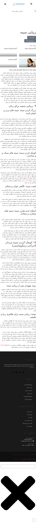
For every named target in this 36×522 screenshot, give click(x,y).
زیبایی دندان (29, 393)
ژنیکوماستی (8, 65)
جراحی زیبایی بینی (28, 420)
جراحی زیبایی (29, 387)
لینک (24, 347)
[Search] (33, 520)
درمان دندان (29, 414)
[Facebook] (23, 372)
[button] (5, 4)
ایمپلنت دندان (29, 426)
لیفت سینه (8, 54)
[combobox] (18, 466)
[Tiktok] (13, 372)
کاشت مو (30, 417)
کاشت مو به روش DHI (27, 423)
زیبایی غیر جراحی (28, 390)
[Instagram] (19, 372)
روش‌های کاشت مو (28, 384)
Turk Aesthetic (5, 345)
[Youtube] (16, 372)
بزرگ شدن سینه (27, 54)
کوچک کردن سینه (28, 65)
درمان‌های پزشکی (28, 399)
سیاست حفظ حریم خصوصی (28, 459)
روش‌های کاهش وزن (28, 396)
